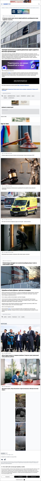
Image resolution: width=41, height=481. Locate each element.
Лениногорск (14, 316)
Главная (3, 7)
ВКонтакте (27, 85)
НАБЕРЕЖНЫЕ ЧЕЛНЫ (11, 95)
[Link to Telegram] (5, 459)
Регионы (7, 7)
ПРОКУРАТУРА (23, 95)
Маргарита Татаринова (7, 93)
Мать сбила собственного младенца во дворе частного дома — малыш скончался (16, 221)
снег (19, 316)
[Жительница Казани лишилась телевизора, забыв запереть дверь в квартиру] (20, 237)
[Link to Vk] (2, 459)
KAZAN (7, 4)
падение (18, 95)
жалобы (9, 316)
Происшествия (9, 252)
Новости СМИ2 (3, 116)
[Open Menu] (2, 4)
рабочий (28, 95)
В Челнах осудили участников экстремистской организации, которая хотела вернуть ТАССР (18, 155)
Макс (19, 85)
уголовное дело (11, 97)
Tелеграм (22, 85)
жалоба (5, 316)
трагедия (5, 97)
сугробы (22, 316)
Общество (8, 153)
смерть (33, 95)
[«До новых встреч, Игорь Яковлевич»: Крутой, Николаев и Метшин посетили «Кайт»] (20, 372)
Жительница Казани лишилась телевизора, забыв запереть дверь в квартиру (15, 254)
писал (9, 72)
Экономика (9, 353)
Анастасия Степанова (7, 314)
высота (5, 95)
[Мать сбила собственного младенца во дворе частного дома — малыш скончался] (20, 205)
